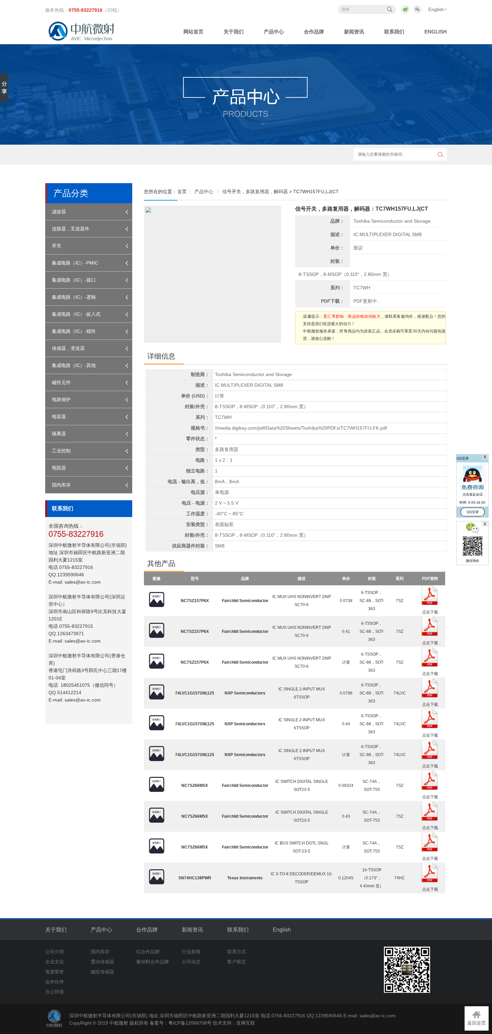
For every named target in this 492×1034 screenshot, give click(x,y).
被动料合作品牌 (152, 961)
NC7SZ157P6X (195, 600)
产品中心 (203, 191)
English (436, 9)
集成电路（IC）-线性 (74, 331)
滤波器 (59, 211)
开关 (56, 245)
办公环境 (54, 991)
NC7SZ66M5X (194, 785)
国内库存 (61, 485)
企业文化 (54, 961)
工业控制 (61, 450)
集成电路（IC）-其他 (74, 365)
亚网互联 (245, 1023)
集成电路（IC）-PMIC (75, 263)
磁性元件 (61, 382)
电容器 (59, 416)
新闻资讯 (192, 930)
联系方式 (236, 951)
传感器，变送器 (68, 348)
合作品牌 (147, 930)
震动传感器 (102, 961)
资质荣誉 (54, 971)
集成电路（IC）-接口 (74, 280)
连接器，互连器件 (70, 228)
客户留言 (236, 961)
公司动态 (191, 961)
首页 (182, 191)
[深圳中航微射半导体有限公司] (82, 39)
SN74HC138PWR (194, 878)
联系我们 (238, 930)
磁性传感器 (102, 971)
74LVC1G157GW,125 (194, 693)
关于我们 (56, 930)
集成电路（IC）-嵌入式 (76, 314)
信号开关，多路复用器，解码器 (255, 191)
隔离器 (59, 433)
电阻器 (59, 467)
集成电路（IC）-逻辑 (74, 297)
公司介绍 (54, 951)
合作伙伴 (54, 981)
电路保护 (61, 399)
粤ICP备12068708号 (190, 1023)
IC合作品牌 (148, 951)
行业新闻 (191, 951)
